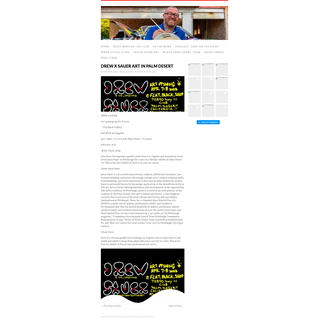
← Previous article (111, 305)
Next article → (176, 305)
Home (105, 46)
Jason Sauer (127, 72)
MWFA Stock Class (115, 52)
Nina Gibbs (109, 57)
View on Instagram (209, 122)
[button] (194, 69)
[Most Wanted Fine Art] (164, 22)
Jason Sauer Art (146, 52)
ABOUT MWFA (214, 52)
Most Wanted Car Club (131, 46)
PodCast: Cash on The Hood (197, 46)
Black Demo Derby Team (181, 52)
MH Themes (149, 316)
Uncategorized (144, 72)
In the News (162, 46)
